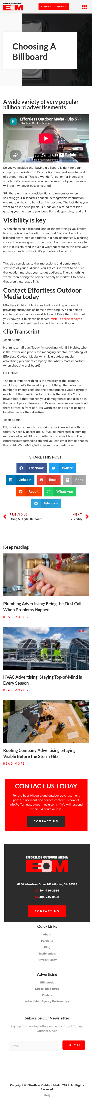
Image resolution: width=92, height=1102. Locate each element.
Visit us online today (65, 319)
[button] (84, 6)
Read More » (15, 617)
